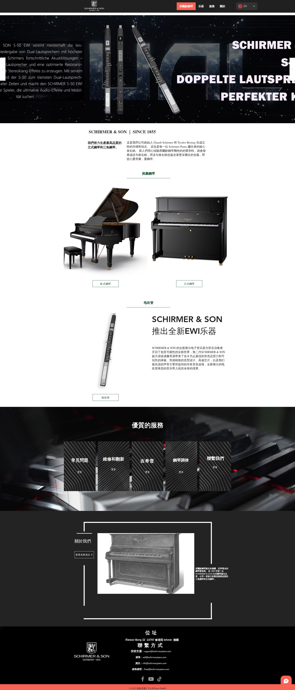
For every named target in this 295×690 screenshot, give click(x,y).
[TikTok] (159, 679)
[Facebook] (142, 679)
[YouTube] (151, 679)
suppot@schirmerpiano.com (157, 651)
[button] (147, 69)
